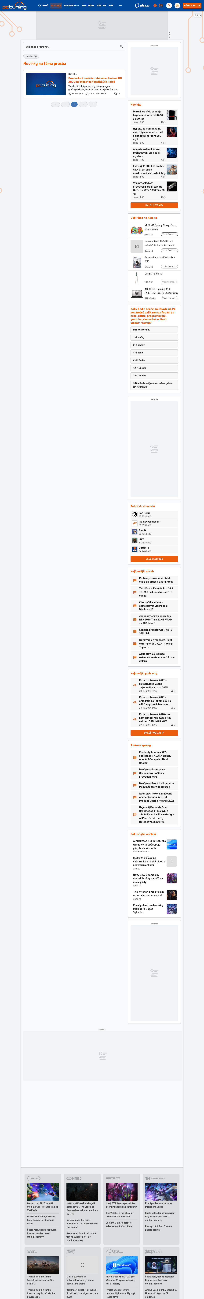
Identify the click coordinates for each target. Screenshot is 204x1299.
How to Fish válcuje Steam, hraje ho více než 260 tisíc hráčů (41, 1220)
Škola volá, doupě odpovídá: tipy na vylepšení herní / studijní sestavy (42, 1233)
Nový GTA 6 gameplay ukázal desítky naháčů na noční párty (148, 878)
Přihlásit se (192, 5)
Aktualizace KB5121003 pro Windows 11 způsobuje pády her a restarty (149, 844)
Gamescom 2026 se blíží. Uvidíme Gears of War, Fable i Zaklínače (42, 1207)
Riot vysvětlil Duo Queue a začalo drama (158, 1228)
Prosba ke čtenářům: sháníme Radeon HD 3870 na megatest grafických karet (95, 80)
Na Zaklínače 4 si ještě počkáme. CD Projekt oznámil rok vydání (82, 1223)
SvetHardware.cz (141, 851)
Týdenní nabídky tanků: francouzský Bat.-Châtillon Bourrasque (41, 1293)
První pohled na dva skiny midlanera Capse (148, 907)
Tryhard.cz (138, 912)
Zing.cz (136, 868)
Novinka (72, 74)
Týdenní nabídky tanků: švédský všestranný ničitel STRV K (41, 1280)
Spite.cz (137, 885)
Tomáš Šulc (77, 94)
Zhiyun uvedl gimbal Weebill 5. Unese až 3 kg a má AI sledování (161, 1293)
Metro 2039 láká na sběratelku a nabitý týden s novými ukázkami (149, 862)
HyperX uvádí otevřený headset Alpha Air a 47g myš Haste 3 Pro (120, 1293)
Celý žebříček (154, 559)
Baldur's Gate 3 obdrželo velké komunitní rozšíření (119, 1224)
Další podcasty (154, 732)
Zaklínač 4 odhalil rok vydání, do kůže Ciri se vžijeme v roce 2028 (82, 1293)
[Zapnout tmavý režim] (177, 5)
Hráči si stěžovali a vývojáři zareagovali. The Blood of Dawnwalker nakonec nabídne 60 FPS (82, 1208)
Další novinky (154, 205)
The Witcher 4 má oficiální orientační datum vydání (148, 893)
